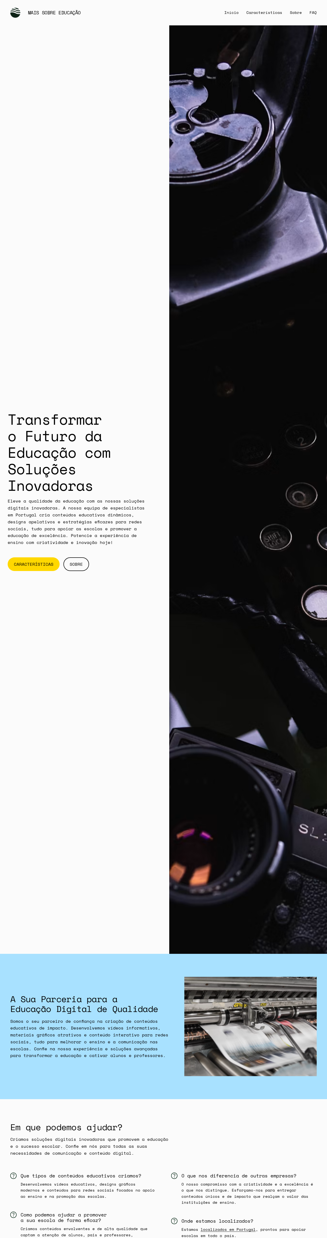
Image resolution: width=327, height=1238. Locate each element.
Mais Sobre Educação (54, 12)
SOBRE (76, 564)
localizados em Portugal (228, 1229)
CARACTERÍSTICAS (33, 564)
